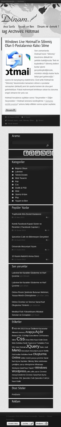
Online (16, 357)
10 (48, 230)
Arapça (30, 332)
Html (17, 191)
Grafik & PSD (21, 188)
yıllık (28, 372)
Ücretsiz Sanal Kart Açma (36, 375)
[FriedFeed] (37, 155)
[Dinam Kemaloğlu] (25, 26)
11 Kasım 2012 (20, 259)
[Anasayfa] (8, 26)
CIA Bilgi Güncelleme (30, 336)
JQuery (32, 346)
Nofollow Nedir (27, 354)
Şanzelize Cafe (29, 378)
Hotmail (10, 120)
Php (17, 197)
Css (17, 185)
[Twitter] (31, 155)
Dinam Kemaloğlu (7, 1)
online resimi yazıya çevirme (32, 358)
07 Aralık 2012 (19, 250)
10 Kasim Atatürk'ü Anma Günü (25, 256)
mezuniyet (25, 351)
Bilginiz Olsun (21, 168)
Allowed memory (18, 332)
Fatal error (32, 343)
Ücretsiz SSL (17, 378)
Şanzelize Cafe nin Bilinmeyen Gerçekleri (30, 237)
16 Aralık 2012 (19, 240)
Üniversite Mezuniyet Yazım (24, 246)
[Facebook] (26, 155)
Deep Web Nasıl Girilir (34, 340)
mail (20, 120)
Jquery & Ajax (21, 194)
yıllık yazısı (35, 372)
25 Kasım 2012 (13, 117)
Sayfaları (23, 361)
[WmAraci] (48, 155)
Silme (32, 120)
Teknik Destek (12, 124)
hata (17, 347)
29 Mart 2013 (19, 217)
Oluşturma (40, 354)
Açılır (39, 332)
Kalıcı (16, 120)
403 (15, 329)
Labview (19, 172)
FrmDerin (16, 394)
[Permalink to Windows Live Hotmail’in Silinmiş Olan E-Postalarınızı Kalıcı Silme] (29, 43)
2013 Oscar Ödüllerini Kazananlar (34, 329)
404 (18, 329)
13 (48, 250)
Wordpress (19, 371)
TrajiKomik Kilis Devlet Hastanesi (26, 214)
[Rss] (43, 155)
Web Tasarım (21, 178)
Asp (17, 181)
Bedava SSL (17, 336)
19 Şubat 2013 (20, 230)
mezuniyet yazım (36, 351)
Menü (16, 350)
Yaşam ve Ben (21, 201)
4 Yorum (27, 117)
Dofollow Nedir (21, 343)
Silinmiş (26, 120)
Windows (41, 367)
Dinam (41, 120)
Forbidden (41, 343)
